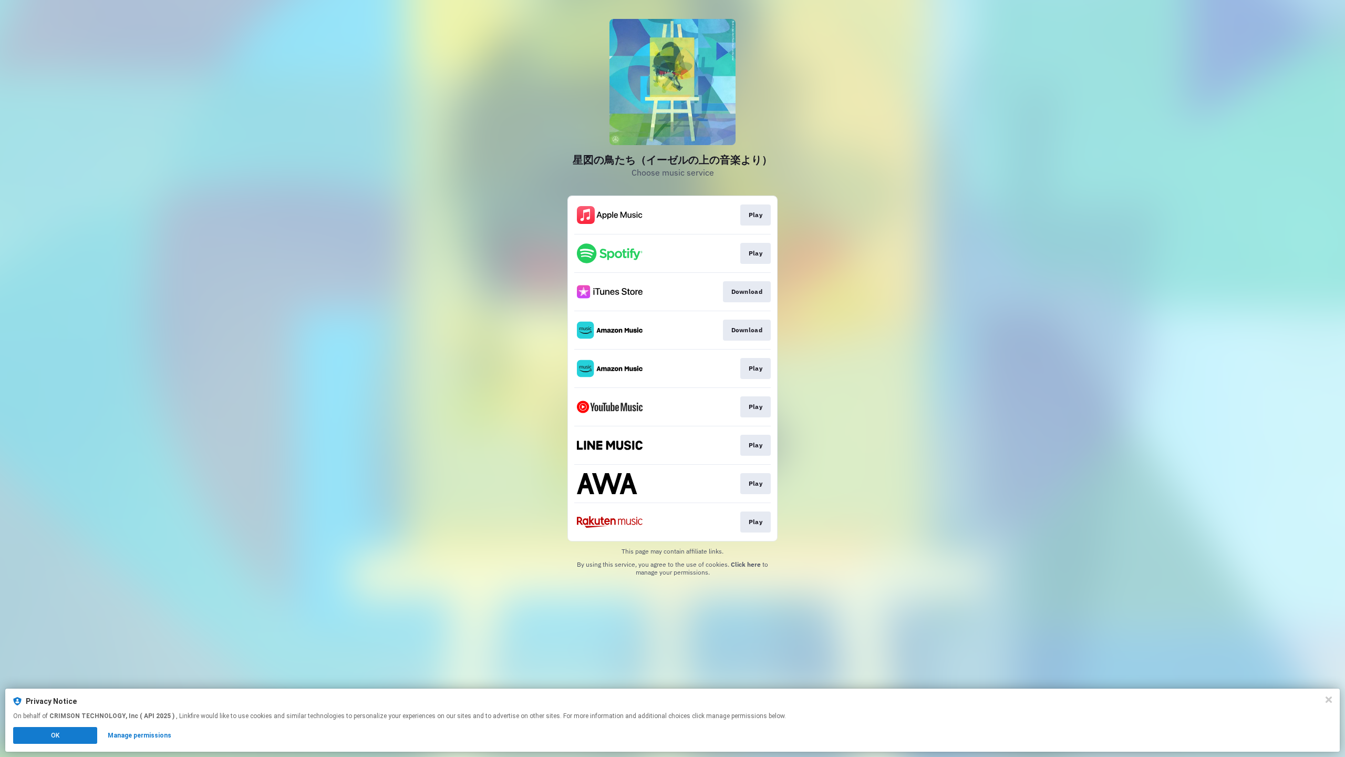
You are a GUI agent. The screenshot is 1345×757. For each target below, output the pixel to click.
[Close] (1328, 699)
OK (55, 735)
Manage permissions (139, 735)
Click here (746, 564)
